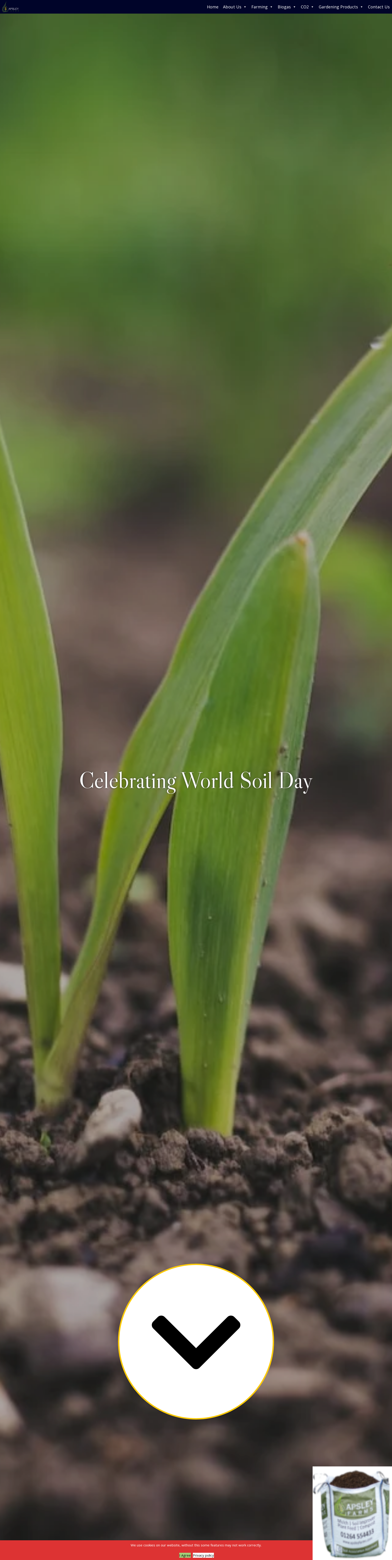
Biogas (284, 7)
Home (212, 7)
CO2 (305, 7)
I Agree (185, 1555)
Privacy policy (203, 1555)
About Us (232, 7)
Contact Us (379, 7)
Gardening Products (338, 7)
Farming (259, 7)
